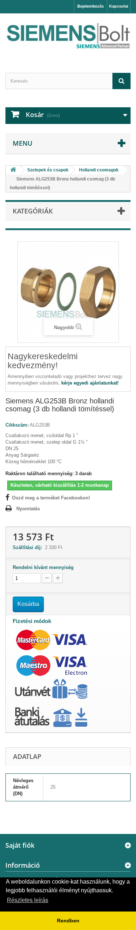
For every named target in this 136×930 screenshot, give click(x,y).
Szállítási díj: (29, 547)
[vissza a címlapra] (13, 170)
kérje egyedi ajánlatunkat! (90, 383)
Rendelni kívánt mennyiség (43, 567)
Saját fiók (19, 845)
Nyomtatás (28, 508)
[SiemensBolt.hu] (68, 37)
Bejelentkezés (90, 6)
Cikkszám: (17, 425)
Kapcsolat (118, 6)
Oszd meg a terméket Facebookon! (51, 498)
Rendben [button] (68, 920)
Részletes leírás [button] (27, 900)
